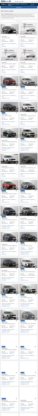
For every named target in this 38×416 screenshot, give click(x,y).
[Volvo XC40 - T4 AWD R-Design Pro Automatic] (9, 159)
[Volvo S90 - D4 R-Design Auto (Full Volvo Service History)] (28, 29)
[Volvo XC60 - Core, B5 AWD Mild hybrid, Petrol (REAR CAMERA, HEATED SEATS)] (9, 341)
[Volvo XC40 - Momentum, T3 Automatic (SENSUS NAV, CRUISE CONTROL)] (28, 133)
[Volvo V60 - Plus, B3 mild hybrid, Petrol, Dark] (28, 237)
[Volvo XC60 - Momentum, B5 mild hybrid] (9, 107)
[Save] (16, 35)
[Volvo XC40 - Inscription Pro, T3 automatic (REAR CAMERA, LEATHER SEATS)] (9, 81)
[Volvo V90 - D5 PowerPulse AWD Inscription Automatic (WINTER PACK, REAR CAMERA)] (28, 81)
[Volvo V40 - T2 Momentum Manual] (9, 29)
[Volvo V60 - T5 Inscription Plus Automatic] (28, 185)
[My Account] (32, 1)
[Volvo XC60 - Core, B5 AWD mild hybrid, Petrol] (28, 393)
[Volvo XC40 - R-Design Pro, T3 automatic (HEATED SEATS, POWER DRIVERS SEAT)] (9, 237)
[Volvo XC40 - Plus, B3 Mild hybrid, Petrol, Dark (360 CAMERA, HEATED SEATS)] (28, 315)
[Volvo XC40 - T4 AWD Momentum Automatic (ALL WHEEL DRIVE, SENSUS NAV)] (28, 107)
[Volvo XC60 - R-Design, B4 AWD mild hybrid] (9, 289)
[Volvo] (19, 1)
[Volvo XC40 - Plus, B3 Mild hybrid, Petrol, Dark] (28, 289)
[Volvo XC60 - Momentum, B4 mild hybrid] (28, 341)
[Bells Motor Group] (6, 1)
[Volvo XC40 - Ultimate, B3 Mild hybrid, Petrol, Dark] (9, 315)
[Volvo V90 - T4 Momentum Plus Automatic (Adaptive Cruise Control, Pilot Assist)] (9, 55)
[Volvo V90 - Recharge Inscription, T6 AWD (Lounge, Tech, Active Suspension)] (28, 263)
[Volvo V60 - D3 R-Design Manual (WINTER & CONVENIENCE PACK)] (28, 55)
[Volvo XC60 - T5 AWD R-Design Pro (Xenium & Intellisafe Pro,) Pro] (9, 185)
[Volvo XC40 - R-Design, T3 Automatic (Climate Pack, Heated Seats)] (9, 211)
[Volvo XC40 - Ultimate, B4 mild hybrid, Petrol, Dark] (9, 367)
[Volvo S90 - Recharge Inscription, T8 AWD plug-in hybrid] (28, 159)
